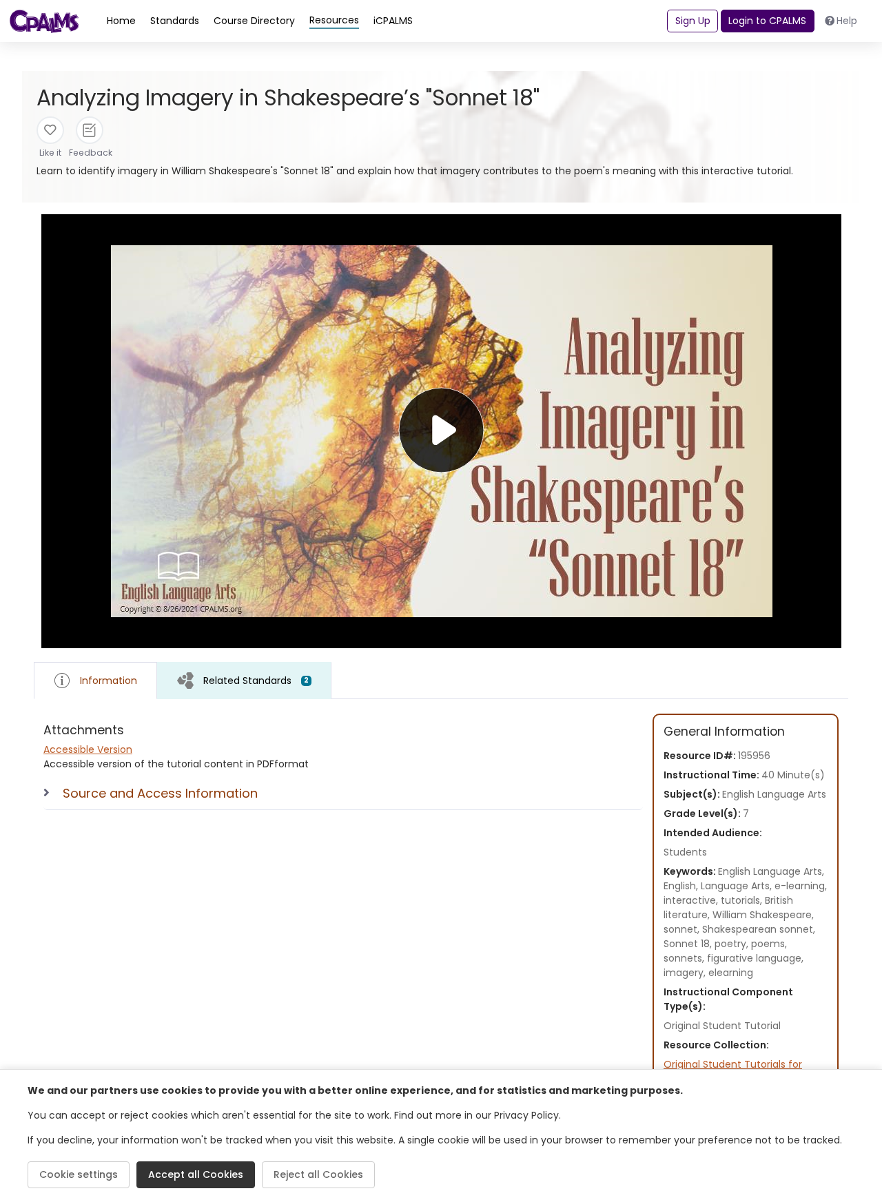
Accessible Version (87, 749)
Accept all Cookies (195, 1174)
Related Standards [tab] (256, 680)
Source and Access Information (160, 793)
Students (685, 852)
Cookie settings (78, 1174)
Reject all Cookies (318, 1174)
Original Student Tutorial (722, 1026)
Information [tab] (108, 680)
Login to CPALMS (767, 21)
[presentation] (244, 680)
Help (847, 21)
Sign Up (692, 21)
